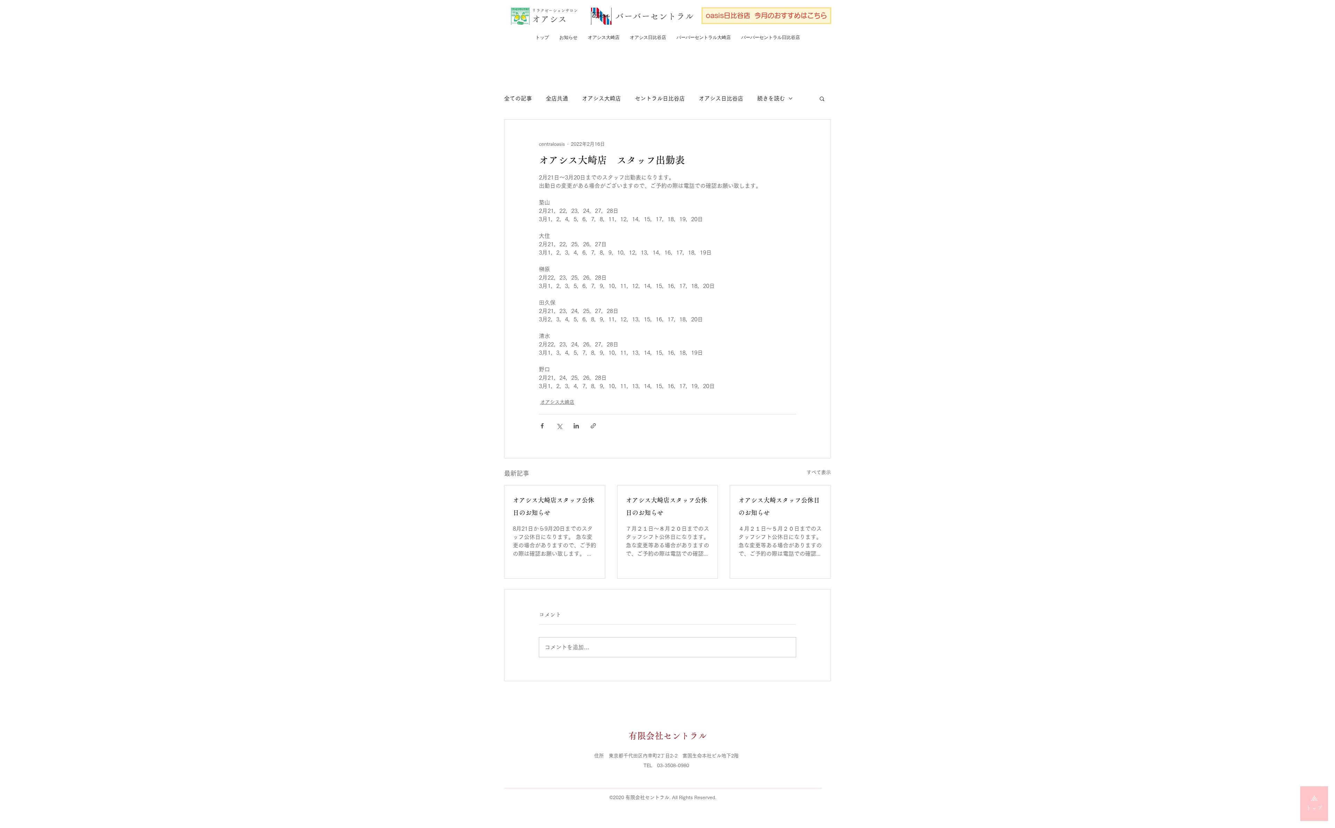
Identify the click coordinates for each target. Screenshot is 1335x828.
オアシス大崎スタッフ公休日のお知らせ (779, 506)
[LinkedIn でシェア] (576, 426)
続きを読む (771, 98)
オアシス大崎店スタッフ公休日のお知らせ (553, 506)
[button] (822, 98)
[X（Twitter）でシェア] (559, 426)
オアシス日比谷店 (721, 98)
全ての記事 (518, 98)
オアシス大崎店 (601, 98)
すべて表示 (819, 472)
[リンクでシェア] (593, 426)
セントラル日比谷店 (660, 98)
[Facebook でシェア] (542, 426)
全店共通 (557, 98)
